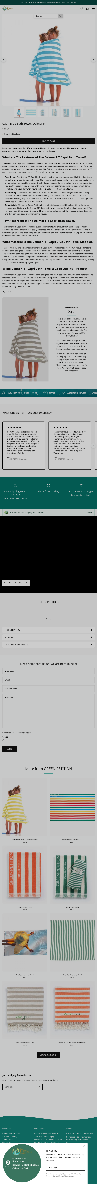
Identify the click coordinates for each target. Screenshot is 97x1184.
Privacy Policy (51, 1176)
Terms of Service (64, 1176)
